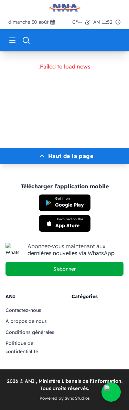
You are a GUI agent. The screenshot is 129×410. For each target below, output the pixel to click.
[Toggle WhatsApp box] (111, 392)
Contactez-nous (23, 310)
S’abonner (64, 269)
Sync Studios (77, 398)
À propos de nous (26, 321)
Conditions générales (30, 332)
